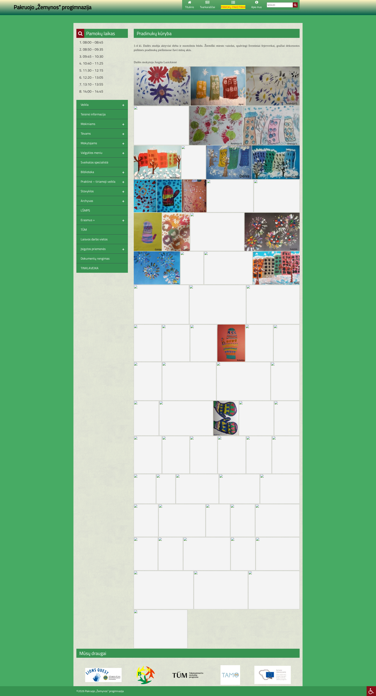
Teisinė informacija (93, 114)
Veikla (102, 104)
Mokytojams (102, 143)
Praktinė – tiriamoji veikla (102, 181)
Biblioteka (102, 172)
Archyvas (102, 200)
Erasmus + (102, 220)
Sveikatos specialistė (94, 162)
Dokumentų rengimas (95, 258)
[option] (103, 675)
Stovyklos (102, 191)
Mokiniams (102, 124)
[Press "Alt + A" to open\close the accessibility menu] (371, 691)
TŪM (84, 229)
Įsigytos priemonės (102, 249)
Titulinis (189, 7)
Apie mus (256, 7)
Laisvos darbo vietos (94, 239)
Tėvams (102, 133)
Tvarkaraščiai (207, 7)
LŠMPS (85, 210)
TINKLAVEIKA (90, 268)
